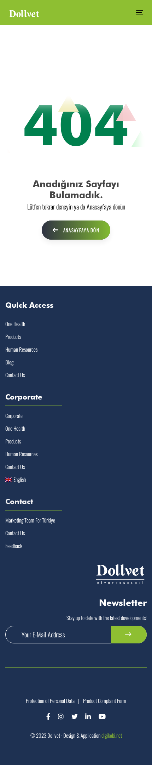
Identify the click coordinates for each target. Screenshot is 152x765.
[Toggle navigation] (120, 12)
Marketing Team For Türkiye (30, 520)
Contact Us (15, 375)
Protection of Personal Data (50, 700)
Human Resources (21, 349)
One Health (15, 324)
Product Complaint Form (104, 700)
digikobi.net (111, 735)
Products (13, 336)
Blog (9, 362)
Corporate (14, 415)
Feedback (13, 545)
